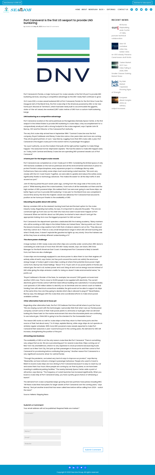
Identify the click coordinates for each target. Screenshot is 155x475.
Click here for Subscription (142, 3)
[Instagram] (77, 468)
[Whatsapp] (85, 468)
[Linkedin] (74, 468)
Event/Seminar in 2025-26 (12, 3)
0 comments (55, 26)
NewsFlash (93, 10)
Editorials (111, 10)
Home (77, 10)
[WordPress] (81, 468)
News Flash (46, 26)
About (84, 10)
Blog (101, 10)
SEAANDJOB (29, 26)
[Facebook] (70, 468)
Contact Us (123, 10)
